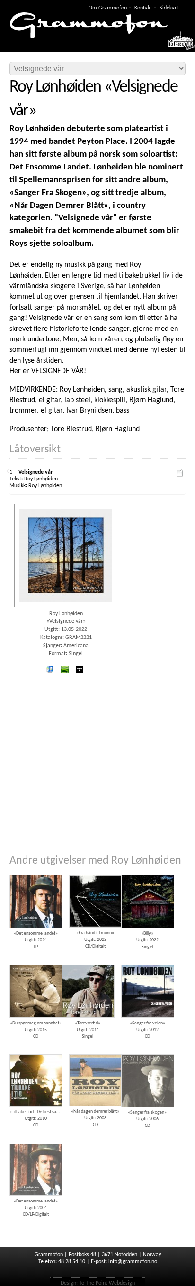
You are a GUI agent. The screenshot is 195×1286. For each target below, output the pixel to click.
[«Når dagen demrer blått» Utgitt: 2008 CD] (95, 1051)
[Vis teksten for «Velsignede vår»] (180, 473)
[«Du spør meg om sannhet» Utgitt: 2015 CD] (35, 961)
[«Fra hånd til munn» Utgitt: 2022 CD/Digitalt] (95, 871)
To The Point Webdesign (107, 1283)
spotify (64, 669)
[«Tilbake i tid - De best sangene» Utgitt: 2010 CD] (35, 1051)
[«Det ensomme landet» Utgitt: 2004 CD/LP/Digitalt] (35, 1140)
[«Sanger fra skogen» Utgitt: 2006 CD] (147, 1051)
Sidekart (169, 8)
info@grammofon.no (132, 1262)
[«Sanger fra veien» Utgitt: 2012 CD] (147, 961)
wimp (79, 669)
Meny (177, 43)
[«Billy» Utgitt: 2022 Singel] (147, 871)
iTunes (50, 669)
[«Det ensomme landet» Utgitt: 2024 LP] (35, 871)
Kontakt (143, 8)
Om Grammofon (108, 8)
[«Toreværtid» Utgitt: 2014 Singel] (88, 961)
